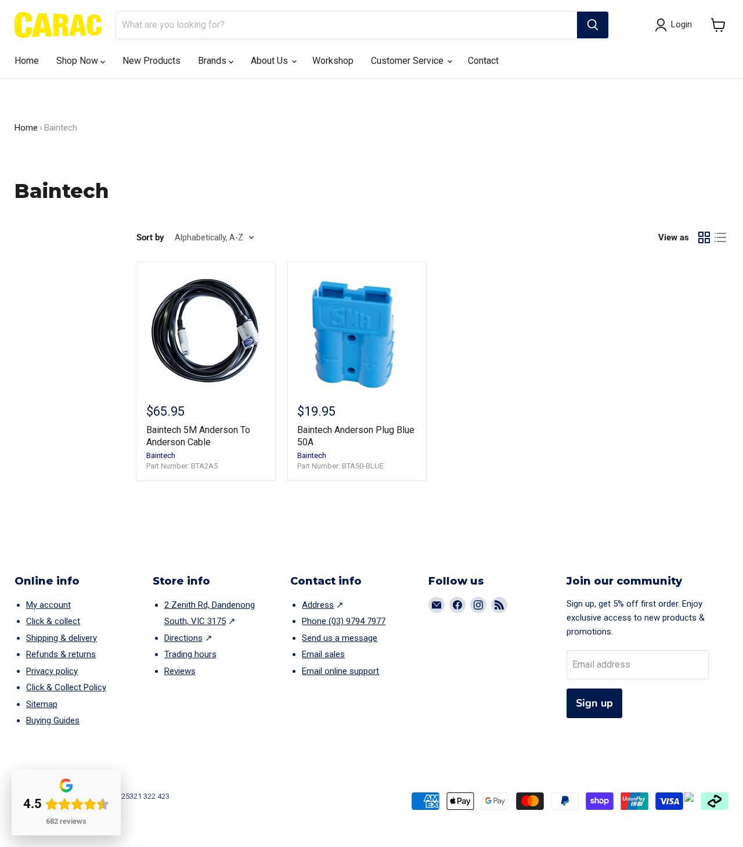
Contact (483, 60)
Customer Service (408, 60)
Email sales (323, 654)
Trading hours (190, 654)
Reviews (180, 671)
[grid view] (704, 237)
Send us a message (339, 638)
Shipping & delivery (61, 638)
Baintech (160, 455)
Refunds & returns (61, 654)
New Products (151, 60)
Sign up (594, 703)
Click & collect (53, 621)
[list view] (720, 237)
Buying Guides (53, 720)
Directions (183, 638)
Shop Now (78, 60)
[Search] (592, 25)
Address (318, 605)
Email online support (340, 671)
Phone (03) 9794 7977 (343, 621)
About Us (270, 60)
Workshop (333, 60)
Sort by (150, 238)
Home (27, 60)
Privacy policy (52, 671)
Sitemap (41, 704)
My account (48, 605)
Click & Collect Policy (66, 687)
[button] (718, 25)
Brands (213, 60)
